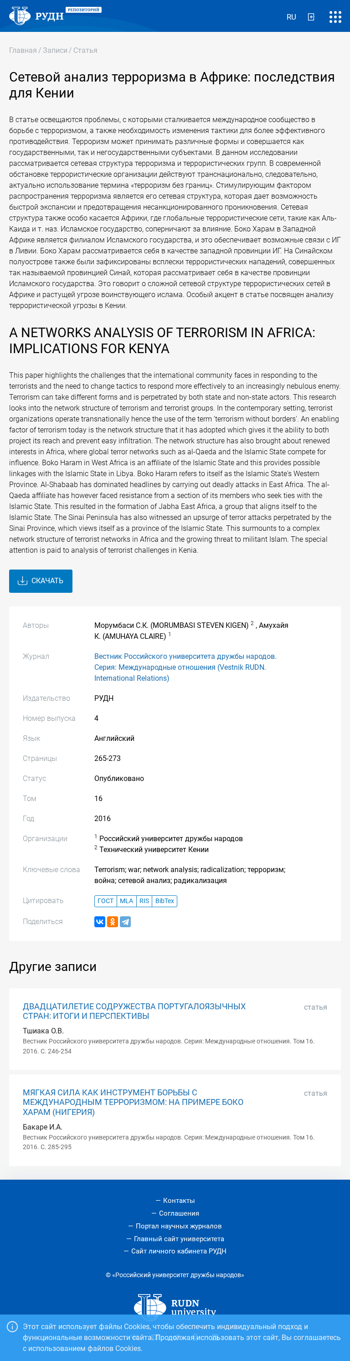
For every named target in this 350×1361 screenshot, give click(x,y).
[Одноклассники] (112, 921)
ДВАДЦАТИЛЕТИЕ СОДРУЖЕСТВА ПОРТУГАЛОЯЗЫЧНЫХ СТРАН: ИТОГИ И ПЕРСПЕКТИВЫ (134, 1011)
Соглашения (179, 1213)
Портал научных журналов (179, 1226)
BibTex (164, 901)
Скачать (46, 580)
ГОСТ (105, 901)
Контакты (179, 1201)
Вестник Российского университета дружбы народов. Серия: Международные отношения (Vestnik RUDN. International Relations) (185, 667)
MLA (126, 901)
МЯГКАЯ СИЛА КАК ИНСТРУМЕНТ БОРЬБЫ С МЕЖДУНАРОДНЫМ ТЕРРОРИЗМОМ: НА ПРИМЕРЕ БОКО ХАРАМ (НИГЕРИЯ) (133, 1102)
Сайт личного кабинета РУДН (178, 1251)
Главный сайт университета (179, 1239)
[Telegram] (125, 921)
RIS (144, 901)
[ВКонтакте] (99, 921)
